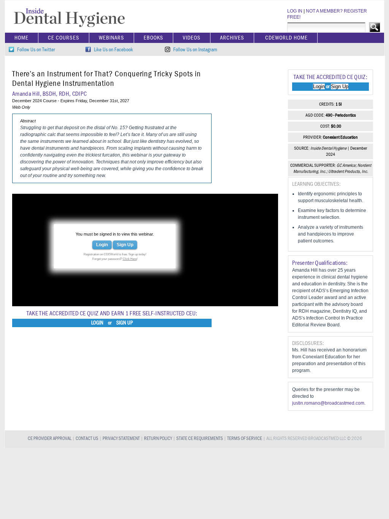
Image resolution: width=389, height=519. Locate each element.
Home (21, 38)
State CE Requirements (199, 438)
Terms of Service (244, 438)
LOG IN (294, 11)
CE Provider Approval (49, 438)
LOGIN (97, 323)
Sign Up (125, 244)
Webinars (111, 38)
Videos (192, 38)
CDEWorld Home (286, 38)
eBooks (153, 38)
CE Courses (63, 38)
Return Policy (158, 438)
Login (102, 244)
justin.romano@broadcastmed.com (328, 403)
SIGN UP (124, 323)
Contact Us (87, 438)
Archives (232, 38)
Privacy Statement (121, 438)
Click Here (130, 259)
